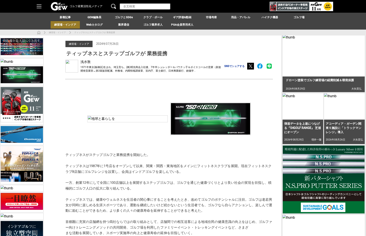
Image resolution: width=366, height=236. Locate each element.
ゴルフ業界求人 (153, 24)
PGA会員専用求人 (182, 24)
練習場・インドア (57, 32)
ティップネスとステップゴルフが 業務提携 (94, 32)
